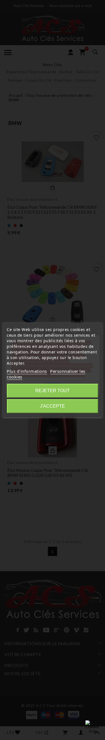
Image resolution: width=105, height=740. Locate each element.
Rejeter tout (52, 390)
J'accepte (52, 406)
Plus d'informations (27, 371)
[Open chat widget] (92, 727)
